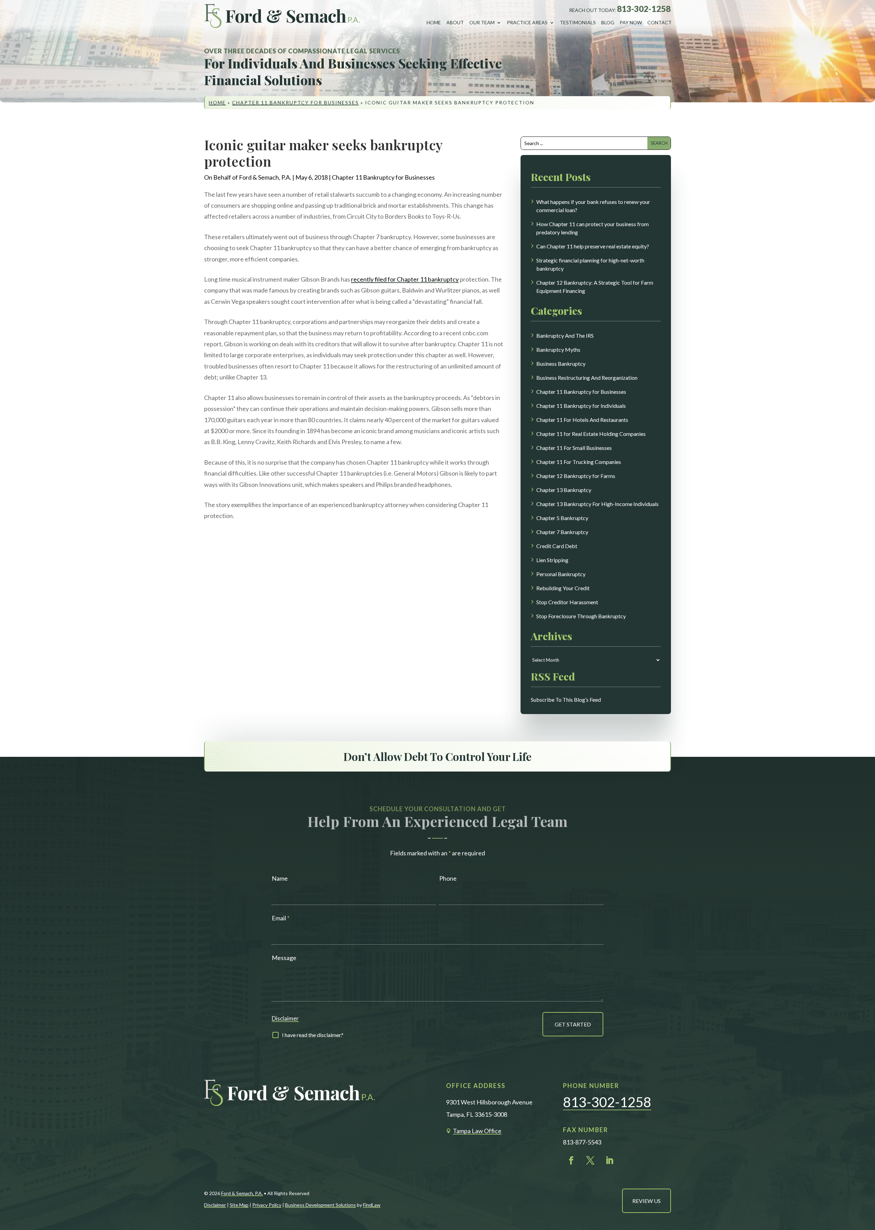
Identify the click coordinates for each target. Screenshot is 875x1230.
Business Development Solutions (320, 1205)
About (455, 22)
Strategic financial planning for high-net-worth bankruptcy (590, 264)
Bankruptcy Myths (558, 349)
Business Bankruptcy (560, 363)
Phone (448, 878)
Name (280, 878)
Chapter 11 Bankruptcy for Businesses (383, 177)
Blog (607, 22)
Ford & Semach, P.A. (265, 177)
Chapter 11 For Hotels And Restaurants (582, 419)
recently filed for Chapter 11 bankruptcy (405, 279)
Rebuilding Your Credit (563, 588)
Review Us (646, 1200)
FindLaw (371, 1205)
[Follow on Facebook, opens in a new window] (571, 1160)
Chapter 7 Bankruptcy (562, 532)
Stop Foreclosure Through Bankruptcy (581, 616)
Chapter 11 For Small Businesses (574, 447)
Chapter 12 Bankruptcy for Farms (575, 475)
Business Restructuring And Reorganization (586, 377)
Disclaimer (285, 1018)
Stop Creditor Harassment (567, 602)
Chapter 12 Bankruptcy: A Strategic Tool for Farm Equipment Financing (594, 286)
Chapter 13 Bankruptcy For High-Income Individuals (597, 504)
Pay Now (631, 22)
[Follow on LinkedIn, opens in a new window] (609, 1160)
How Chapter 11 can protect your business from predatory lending (592, 228)
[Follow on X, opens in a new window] (590, 1160)
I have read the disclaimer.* (313, 1035)
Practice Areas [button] (527, 22)
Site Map (239, 1205)
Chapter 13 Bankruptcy (563, 490)
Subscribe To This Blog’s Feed (566, 699)
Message (284, 957)
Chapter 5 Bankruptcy (562, 518)
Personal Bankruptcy (560, 574)
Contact (659, 22)
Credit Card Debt (556, 546)
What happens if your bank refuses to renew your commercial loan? (593, 205)
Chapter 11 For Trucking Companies (578, 461)
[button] (863, 1177)
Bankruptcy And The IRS (565, 335)
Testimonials (578, 22)
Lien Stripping (552, 560)
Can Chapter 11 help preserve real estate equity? (592, 246)
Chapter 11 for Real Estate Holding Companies (591, 433)
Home (434, 22)
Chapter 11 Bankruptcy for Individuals (581, 405)
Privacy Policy (266, 1205)
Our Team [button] (482, 22)
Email (281, 918)
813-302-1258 (644, 9)
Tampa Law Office (477, 1131)
